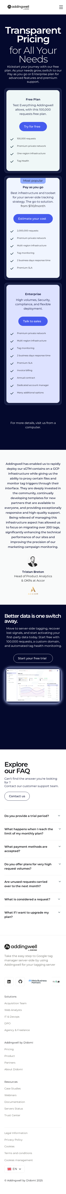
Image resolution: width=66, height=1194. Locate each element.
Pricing (9, 1049)
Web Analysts (13, 1010)
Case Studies (12, 1088)
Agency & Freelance (17, 1030)
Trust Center (12, 1115)
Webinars (10, 1095)
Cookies (9, 1146)
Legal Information (15, 1133)
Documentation (14, 1102)
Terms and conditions (18, 1153)
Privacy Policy (13, 1139)
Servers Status (13, 1108)
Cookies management (18, 1160)
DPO (7, 1023)
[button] (60, 7)
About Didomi (13, 1069)
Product (9, 1056)
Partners (9, 1062)
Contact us (17, 796)
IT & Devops (11, 1016)
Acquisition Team (15, 1003)
